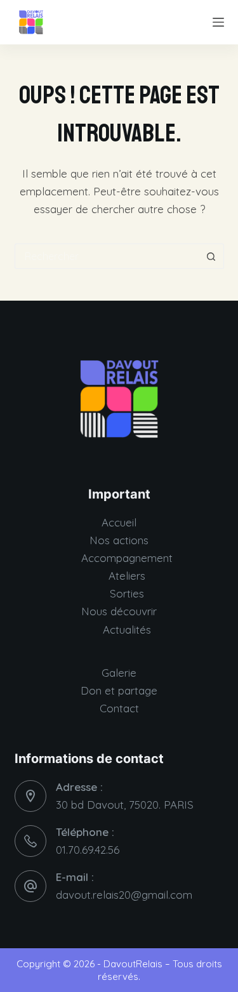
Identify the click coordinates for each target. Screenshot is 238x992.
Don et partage (119, 690)
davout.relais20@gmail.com (124, 894)
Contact (119, 708)
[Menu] (218, 22)
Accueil (119, 522)
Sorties (127, 593)
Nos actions (119, 540)
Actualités (127, 629)
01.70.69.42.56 (87, 849)
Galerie (119, 672)
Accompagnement (127, 558)
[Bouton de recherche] (211, 256)
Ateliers (127, 575)
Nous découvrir (119, 611)
